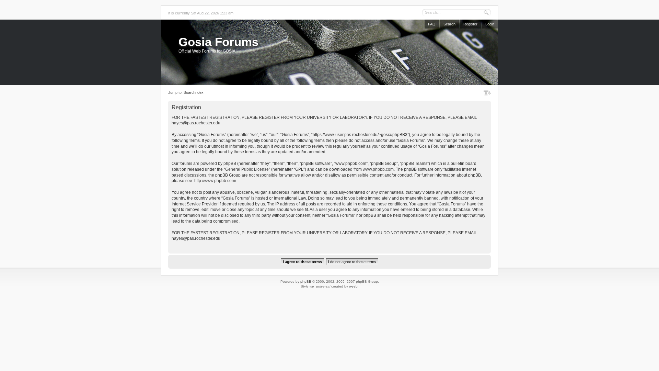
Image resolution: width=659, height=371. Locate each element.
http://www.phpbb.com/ (215, 180)
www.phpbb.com (378, 169)
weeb (353, 286)
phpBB (305, 281)
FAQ (432, 24)
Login (489, 24)
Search (449, 24)
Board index (194, 92)
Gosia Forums (218, 41)
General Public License (247, 169)
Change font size (487, 92)
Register (470, 24)
